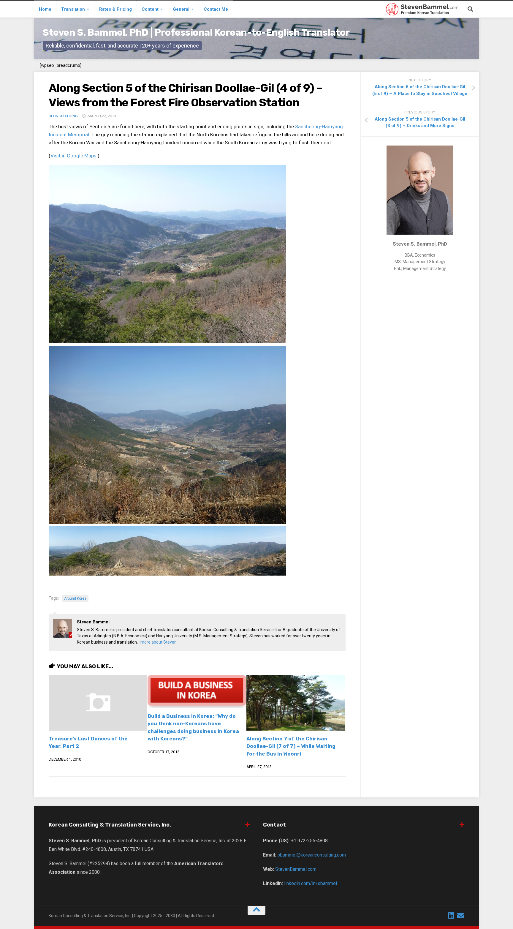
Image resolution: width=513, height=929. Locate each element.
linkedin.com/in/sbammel (310, 883)
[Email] (460, 915)
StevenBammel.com (295, 869)
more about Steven (158, 642)
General (181, 9)
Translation (73, 9)
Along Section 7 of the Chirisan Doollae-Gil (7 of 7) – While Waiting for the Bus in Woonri (290, 746)
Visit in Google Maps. (74, 156)
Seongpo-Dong (63, 116)
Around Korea (75, 598)
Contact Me (216, 9)
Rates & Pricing (115, 9)
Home (45, 9)
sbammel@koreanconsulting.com (311, 855)
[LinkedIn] (451, 915)
